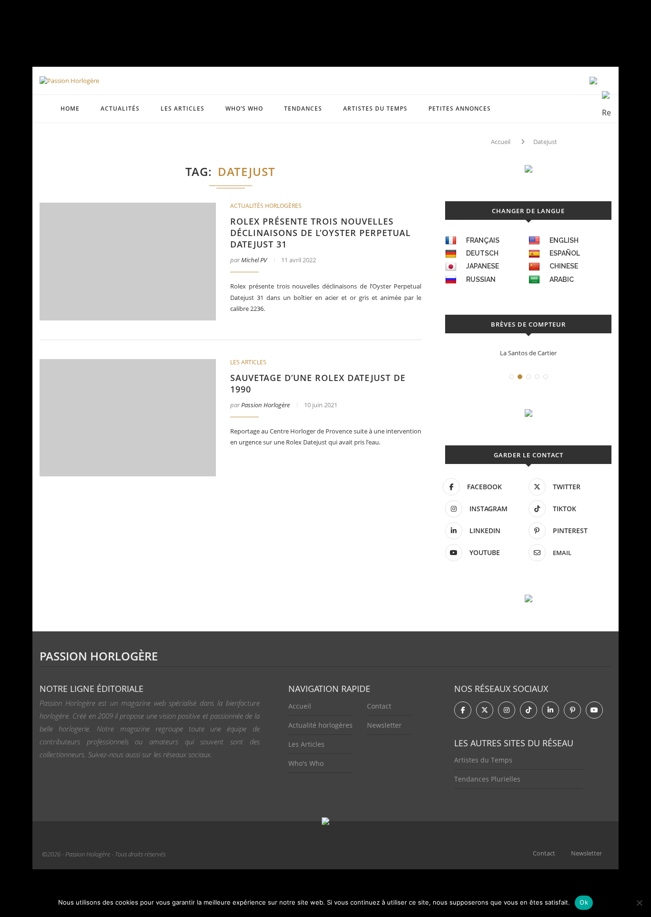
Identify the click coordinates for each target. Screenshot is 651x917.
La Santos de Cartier (528, 353)
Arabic (561, 279)
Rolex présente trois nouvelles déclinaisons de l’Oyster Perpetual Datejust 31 (320, 233)
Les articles (182, 108)
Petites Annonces (459, 108)
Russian (481, 279)
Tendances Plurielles (487, 778)
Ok (584, 902)
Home (70, 108)
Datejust (545, 141)
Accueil (500, 141)
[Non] (639, 902)
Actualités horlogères (266, 206)
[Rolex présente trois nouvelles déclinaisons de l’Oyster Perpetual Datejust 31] (128, 261)
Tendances (303, 108)
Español (564, 253)
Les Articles (306, 744)
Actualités (120, 108)
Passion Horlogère (265, 405)
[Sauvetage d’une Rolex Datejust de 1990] (128, 418)
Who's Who (306, 763)
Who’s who (244, 108)
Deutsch (482, 253)
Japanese (482, 266)
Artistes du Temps (375, 108)
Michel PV (254, 260)
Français (482, 240)
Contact (379, 706)
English (564, 240)
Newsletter (384, 725)
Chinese (563, 266)
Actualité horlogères (320, 725)
